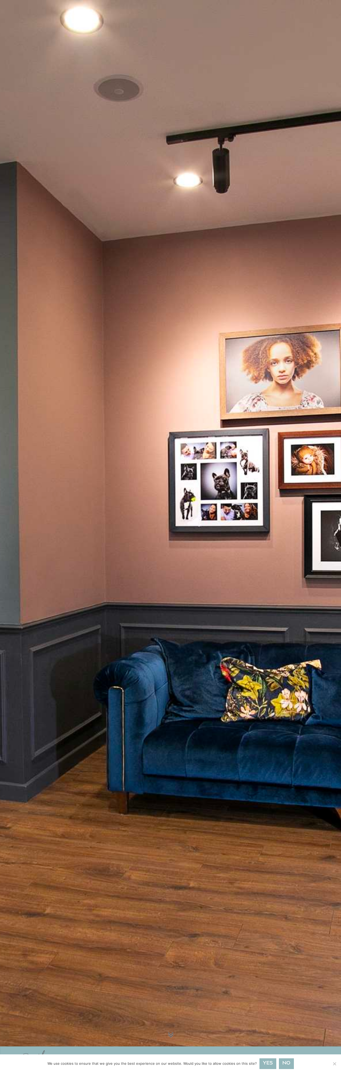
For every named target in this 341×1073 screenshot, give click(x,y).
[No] (334, 1063)
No (286, 1063)
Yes (268, 1063)
